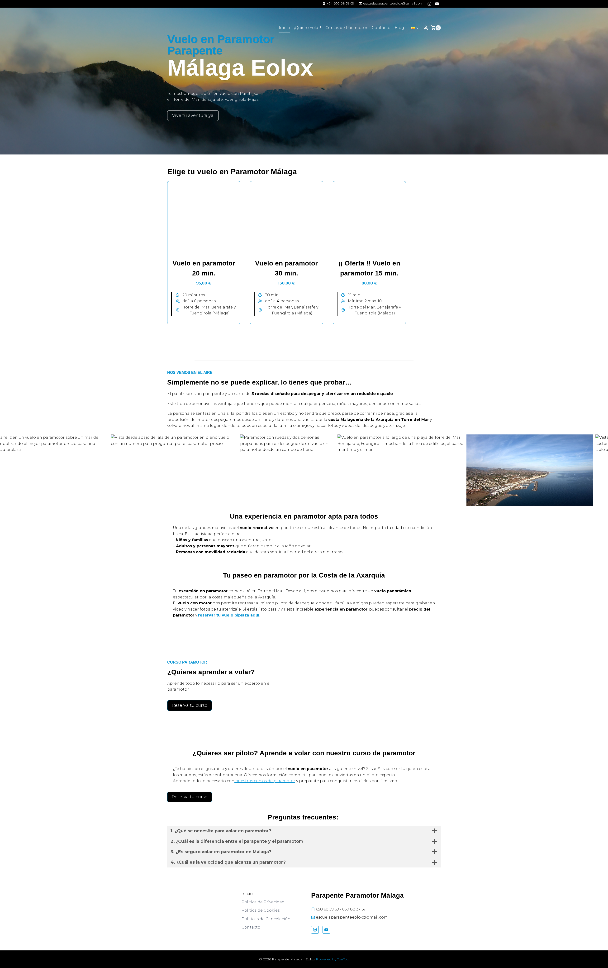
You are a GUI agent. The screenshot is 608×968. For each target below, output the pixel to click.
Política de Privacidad (263, 902)
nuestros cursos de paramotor (264, 781)
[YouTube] (437, 4)
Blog (399, 27)
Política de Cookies (261, 910)
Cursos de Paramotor (346, 27)
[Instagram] (429, 4)
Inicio (284, 27)
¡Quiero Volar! (307, 27)
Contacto (381, 27)
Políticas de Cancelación (266, 919)
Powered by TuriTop (332, 959)
